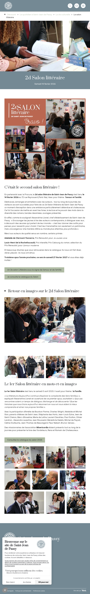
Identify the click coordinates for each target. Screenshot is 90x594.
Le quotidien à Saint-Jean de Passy (36, 14)
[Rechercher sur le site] (70, 5)
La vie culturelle (63, 14)
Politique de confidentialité (23, 591)
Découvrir (11, 14)
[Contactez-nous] (76, 5)
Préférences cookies (39, 591)
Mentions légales (8, 591)
